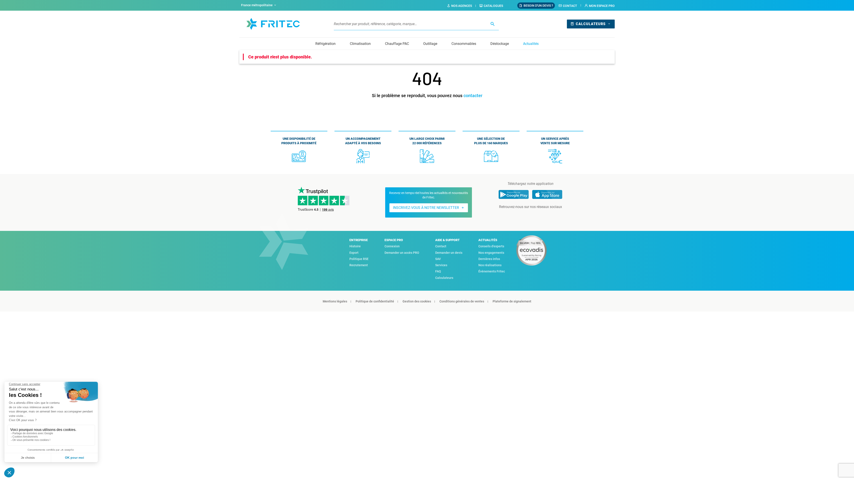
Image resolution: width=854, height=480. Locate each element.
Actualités (531, 44)
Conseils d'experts (491, 246)
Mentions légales (335, 301)
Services (441, 265)
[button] (599, 6)
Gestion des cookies (417, 301)
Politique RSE (359, 259)
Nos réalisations (490, 265)
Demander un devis (448, 252)
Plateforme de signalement (512, 301)
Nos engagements (491, 252)
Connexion (392, 246)
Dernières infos (489, 259)
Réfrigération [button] (325, 44)
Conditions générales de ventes (461, 301)
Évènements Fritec (491, 271)
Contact (570, 6)
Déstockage (499, 44)
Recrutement (358, 265)
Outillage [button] (430, 44)
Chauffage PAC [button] (397, 44)
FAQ (438, 271)
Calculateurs (591, 24)
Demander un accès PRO (402, 252)
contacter (472, 95)
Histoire (355, 246)
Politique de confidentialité (375, 301)
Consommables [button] (463, 44)
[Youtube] (536, 216)
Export (354, 252)
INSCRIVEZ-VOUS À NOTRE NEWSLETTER (426, 208)
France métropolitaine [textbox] (257, 5)
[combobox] (259, 5)
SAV (438, 259)
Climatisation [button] (360, 44)
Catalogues (493, 6)
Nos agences (461, 6)
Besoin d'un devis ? (538, 5)
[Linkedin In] (524, 216)
